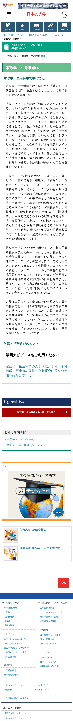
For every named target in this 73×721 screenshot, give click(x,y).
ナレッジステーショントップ (17, 718)
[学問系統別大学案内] (36, 472)
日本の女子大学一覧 (13, 643)
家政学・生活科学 (36, 412)
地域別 (50, 30)
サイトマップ (42, 689)
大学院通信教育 (11, 675)
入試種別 (36, 30)
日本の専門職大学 (48, 643)
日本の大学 (36, 14)
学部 (22, 30)
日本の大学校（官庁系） (51, 635)
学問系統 (8, 30)
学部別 (7, 612)
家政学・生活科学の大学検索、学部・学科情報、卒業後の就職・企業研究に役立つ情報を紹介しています (36, 371)
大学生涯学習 (10, 656)
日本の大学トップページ (15, 713)
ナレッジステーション (13, 35)
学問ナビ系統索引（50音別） (25, 445)
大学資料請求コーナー (50, 608)
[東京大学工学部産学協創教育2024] (43, 4)
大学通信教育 (10, 670)
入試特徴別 (9, 617)
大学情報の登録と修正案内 (16, 698)
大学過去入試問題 (48, 621)
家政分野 (59, 35)
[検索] (64, 13)
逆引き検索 (9, 625)
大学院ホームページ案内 (15, 652)
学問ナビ (46, 35)
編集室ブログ (46, 657)
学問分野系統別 (11, 608)
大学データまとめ (48, 662)
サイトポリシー (43, 685)
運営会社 (8, 689)
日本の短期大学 (47, 639)
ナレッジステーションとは (16, 685)
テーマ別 (64, 30)
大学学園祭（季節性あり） (52, 617)
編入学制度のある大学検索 (16, 648)
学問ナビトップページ (21, 439)
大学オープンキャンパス (51, 612)
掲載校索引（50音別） (50, 666)
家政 (43, 56)
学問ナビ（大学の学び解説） (17, 639)
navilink (9, 14)
